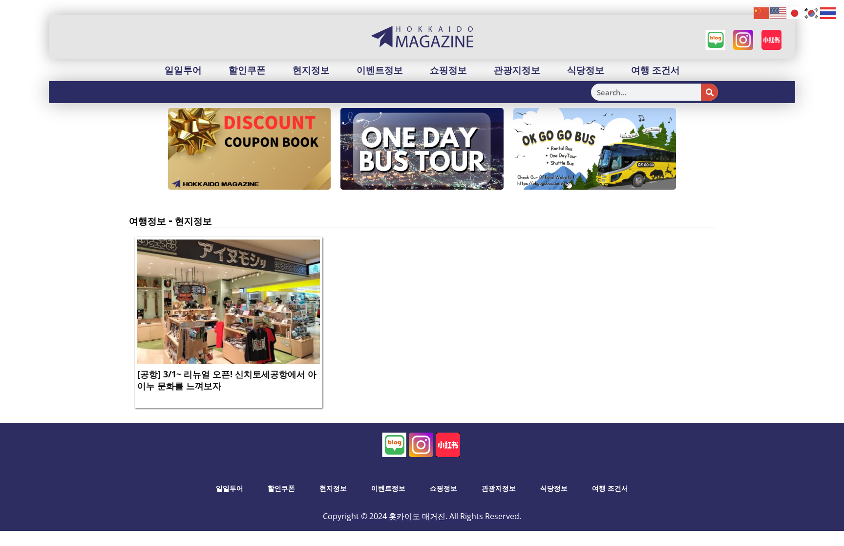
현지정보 (311, 70)
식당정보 (585, 70)
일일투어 (183, 70)
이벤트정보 (380, 70)
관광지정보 (517, 70)
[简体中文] (762, 12)
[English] (778, 12)
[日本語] (795, 12)
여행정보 (147, 221)
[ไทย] (828, 12)
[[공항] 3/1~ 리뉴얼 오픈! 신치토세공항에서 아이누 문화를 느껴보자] (228, 301)
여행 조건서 (655, 70)
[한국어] (811, 12)
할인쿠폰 (247, 70)
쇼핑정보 (448, 70)
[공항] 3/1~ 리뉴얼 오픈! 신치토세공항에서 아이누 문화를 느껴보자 (226, 379)
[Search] (709, 92)
